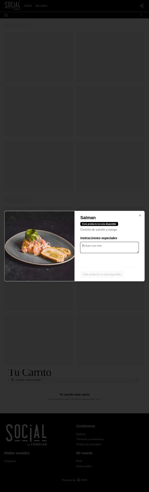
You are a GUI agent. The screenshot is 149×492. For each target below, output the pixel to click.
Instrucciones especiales (98, 238)
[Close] (140, 215)
